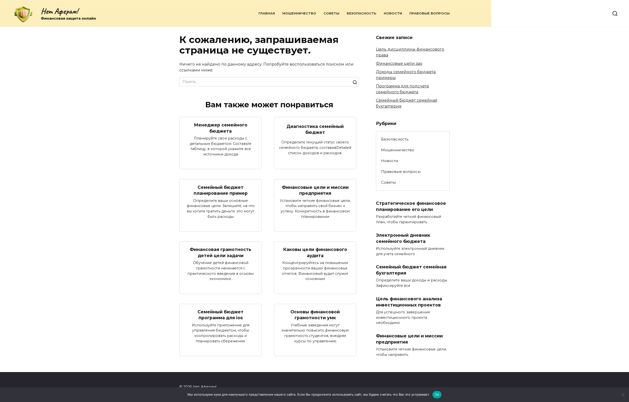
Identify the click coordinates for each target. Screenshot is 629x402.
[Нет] (622, 394)
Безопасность (361, 13)
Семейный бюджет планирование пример (221, 190)
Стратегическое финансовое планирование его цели (411, 206)
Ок (437, 394)
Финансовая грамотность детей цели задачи (220, 252)
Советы (331, 13)
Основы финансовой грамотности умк (315, 314)
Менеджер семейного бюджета (220, 128)
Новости (393, 13)
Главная (266, 13)
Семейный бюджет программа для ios (220, 314)
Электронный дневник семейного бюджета (403, 238)
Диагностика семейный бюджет (315, 129)
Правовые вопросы (429, 13)
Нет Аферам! (59, 11)
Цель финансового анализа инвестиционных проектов (409, 301)
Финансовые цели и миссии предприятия (315, 190)
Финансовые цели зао (399, 63)
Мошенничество (299, 13)
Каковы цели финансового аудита (315, 252)
